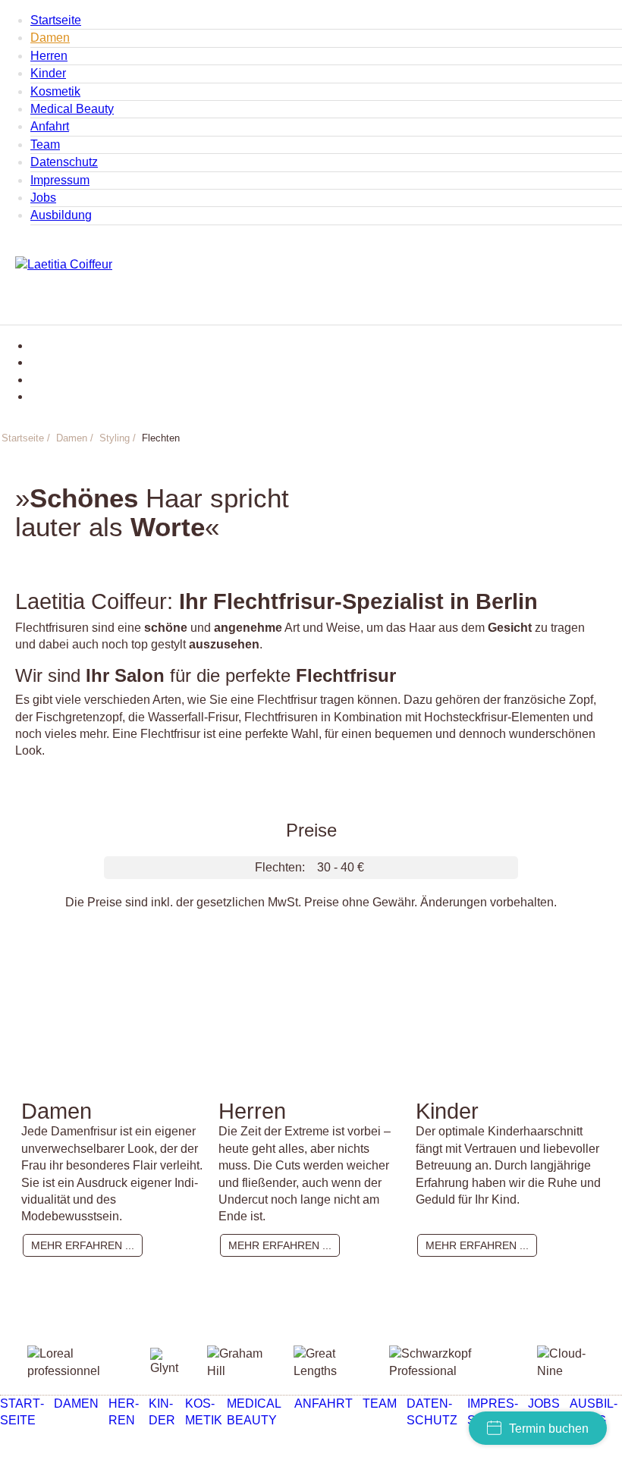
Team (45, 144)
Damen (50, 37)
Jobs (43, 197)
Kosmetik (55, 91)
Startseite (55, 20)
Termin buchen (549, 1428)
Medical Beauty (72, 108)
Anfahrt (49, 126)
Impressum (60, 180)
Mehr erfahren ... (82, 1245)
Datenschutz (64, 161)
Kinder (48, 73)
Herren (49, 55)
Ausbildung (61, 215)
